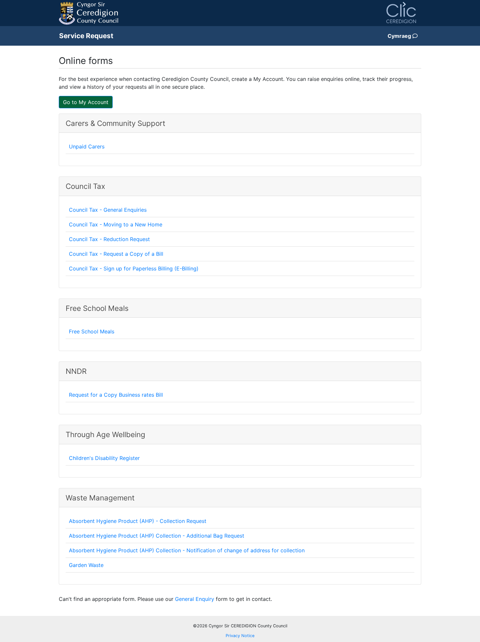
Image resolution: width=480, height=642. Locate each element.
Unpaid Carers (86, 146)
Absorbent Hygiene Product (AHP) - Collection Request (137, 521)
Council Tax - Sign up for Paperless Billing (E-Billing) (134, 268)
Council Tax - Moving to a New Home (115, 224)
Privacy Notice (240, 635)
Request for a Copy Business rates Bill (116, 394)
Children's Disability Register (104, 458)
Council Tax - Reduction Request (109, 239)
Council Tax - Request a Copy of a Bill (116, 254)
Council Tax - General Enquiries (108, 209)
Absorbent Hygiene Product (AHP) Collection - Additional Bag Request (156, 535)
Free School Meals (91, 331)
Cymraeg (400, 36)
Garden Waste (86, 565)
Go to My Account (85, 102)
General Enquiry (194, 599)
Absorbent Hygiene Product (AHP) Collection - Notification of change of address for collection (187, 550)
